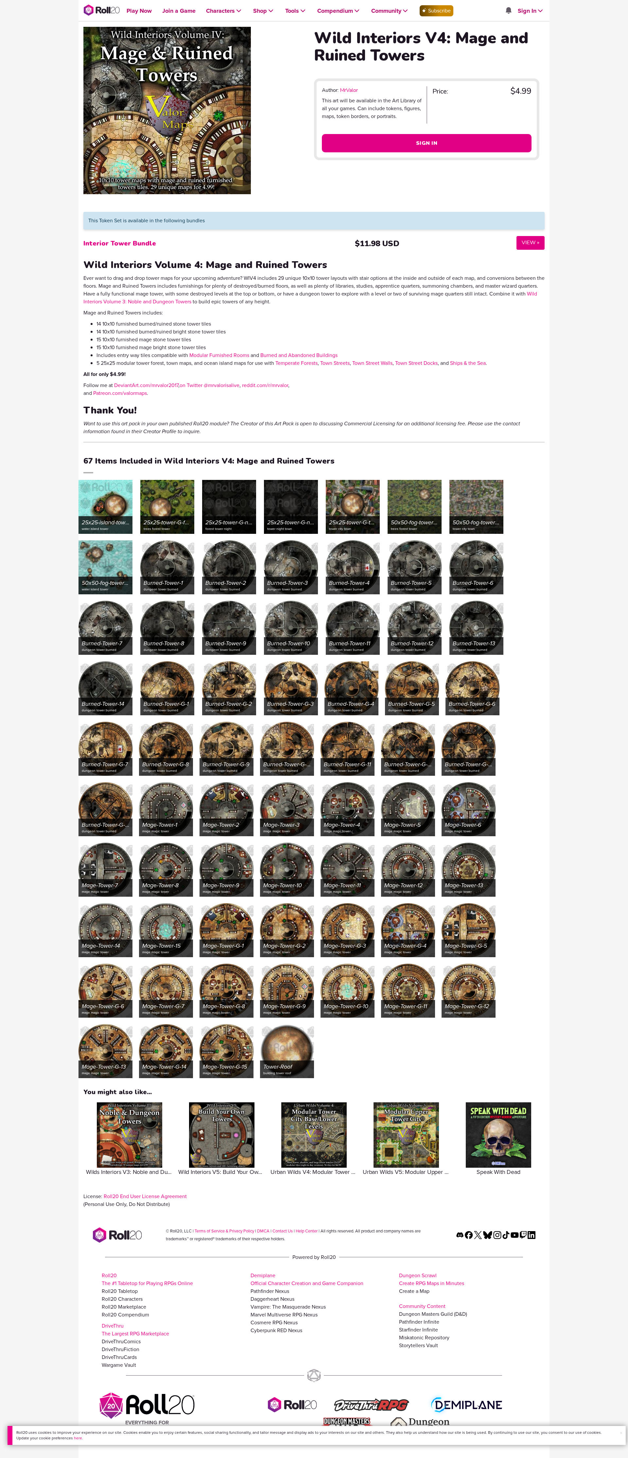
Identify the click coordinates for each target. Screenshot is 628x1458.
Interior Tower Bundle (119, 243)
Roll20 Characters (122, 1299)
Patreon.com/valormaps (120, 393)
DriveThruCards (119, 1357)
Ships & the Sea (468, 363)
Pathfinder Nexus (270, 1291)
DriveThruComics (121, 1341)
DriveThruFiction (120, 1349)
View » (527, 242)
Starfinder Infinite (418, 1329)
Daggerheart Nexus (272, 1299)
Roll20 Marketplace (124, 1307)
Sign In (426, 143)
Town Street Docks (416, 363)
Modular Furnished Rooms (219, 355)
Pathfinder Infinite (419, 1322)
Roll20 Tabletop (120, 1291)
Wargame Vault (119, 1365)
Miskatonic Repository (424, 1337)
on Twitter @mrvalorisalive (209, 385)
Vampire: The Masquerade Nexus (288, 1307)
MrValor (349, 90)
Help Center (307, 1231)
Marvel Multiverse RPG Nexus (284, 1314)
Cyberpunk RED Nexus (276, 1330)
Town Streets (335, 363)
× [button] (621, 1433)
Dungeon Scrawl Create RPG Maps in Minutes (431, 1279)
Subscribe (439, 10)
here (78, 1438)
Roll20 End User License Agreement (145, 1196)
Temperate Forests (296, 363)
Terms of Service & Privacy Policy (224, 1231)
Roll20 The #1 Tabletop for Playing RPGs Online (147, 1279)
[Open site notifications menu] (508, 11)
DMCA (263, 1231)
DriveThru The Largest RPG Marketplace (135, 1329)
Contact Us (282, 1231)
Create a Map (414, 1291)
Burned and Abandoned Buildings (299, 355)
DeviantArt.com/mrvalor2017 (146, 385)
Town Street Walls (372, 363)
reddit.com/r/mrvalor (265, 385)
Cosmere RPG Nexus (274, 1322)
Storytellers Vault (418, 1345)
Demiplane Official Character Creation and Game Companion (307, 1279)
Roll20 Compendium (125, 1314)
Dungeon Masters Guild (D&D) (433, 1314)
